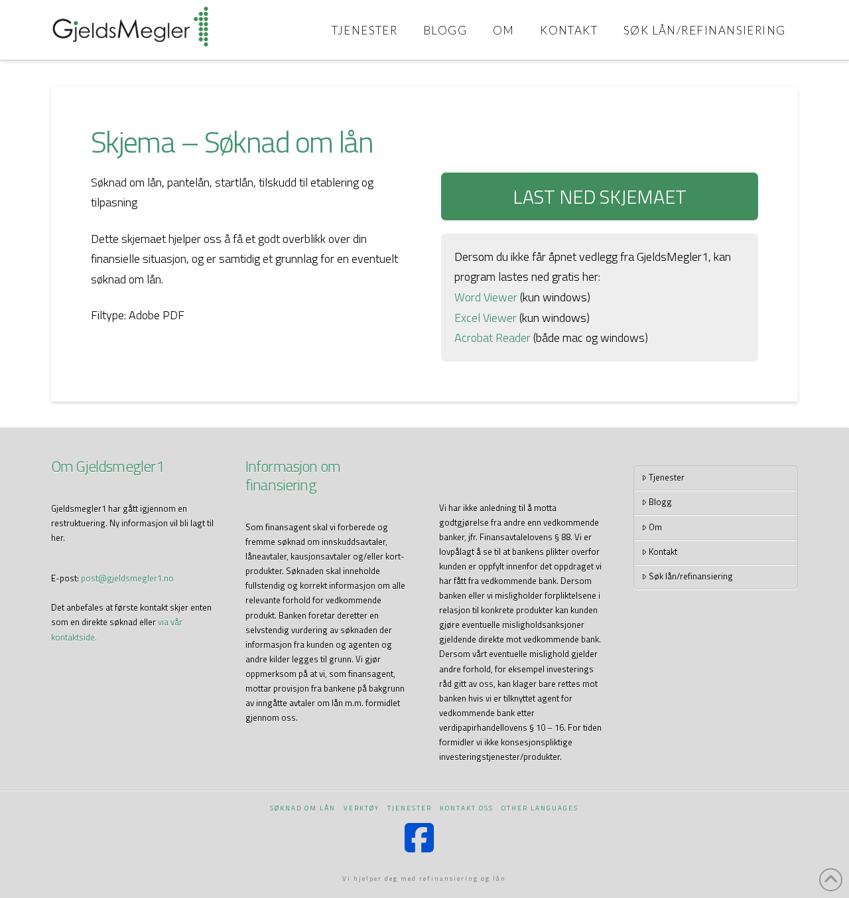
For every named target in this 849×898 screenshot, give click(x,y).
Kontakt (663, 551)
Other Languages (539, 808)
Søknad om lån (303, 808)
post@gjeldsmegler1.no (127, 578)
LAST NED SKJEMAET (599, 196)
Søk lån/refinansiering (691, 576)
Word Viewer (485, 297)
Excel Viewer (485, 318)
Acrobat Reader (492, 337)
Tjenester (667, 477)
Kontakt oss (466, 808)
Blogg (660, 501)
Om (655, 527)
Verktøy (361, 808)
